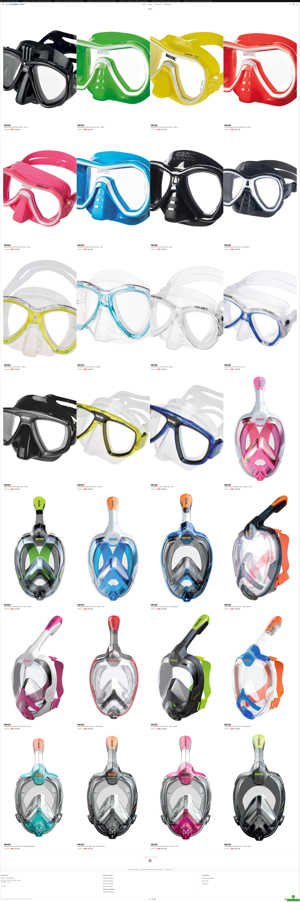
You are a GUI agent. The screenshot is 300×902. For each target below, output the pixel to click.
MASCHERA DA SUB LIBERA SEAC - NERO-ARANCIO (91, 846)
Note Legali (205, 881)
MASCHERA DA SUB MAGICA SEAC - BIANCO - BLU (91, 606)
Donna (150, 4)
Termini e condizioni (108, 889)
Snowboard (167, 4)
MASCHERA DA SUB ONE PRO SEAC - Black (16, 127)
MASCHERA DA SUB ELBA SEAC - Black (161, 247)
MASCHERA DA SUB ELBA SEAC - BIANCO (162, 367)
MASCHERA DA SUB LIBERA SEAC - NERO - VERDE (237, 846)
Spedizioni (205, 883)
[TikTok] (152, 899)
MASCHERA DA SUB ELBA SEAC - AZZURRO (89, 367)
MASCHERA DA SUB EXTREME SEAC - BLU (162, 486)
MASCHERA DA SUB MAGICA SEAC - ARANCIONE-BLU (165, 606)
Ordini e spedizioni (108, 878)
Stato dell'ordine (108, 881)
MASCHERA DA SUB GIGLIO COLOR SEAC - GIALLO (164, 127)
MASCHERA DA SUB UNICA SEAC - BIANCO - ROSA (17, 726)
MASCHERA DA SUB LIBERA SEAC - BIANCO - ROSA (164, 846)
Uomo (144, 4)
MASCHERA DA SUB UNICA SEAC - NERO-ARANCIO (237, 606)
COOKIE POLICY (29, 899)
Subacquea (158, 4)
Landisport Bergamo (208, 878)
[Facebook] (155, 899)
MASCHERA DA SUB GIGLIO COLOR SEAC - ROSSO (237, 127)
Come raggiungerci (108, 892)
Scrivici (3, 886)
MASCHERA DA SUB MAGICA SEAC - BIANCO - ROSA (238, 486)
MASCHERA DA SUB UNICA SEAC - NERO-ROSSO (90, 726)
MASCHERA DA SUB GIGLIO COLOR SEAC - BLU (90, 247)
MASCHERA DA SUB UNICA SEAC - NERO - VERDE (164, 726)
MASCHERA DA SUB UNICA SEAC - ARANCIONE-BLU (237, 726)
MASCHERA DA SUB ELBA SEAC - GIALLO (15, 367)
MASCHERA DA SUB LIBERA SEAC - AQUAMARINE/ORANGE (19, 846)
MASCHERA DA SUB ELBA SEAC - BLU (234, 367)
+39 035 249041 (10, 878)
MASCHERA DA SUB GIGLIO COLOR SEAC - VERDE (91, 127)
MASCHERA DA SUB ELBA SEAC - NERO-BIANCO (237, 247)
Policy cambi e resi (108, 883)
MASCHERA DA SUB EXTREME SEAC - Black (16, 486)
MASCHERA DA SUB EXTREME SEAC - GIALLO (90, 486)
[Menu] (3, 4)
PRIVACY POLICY (22, 899)
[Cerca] (290, 4)
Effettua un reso (108, 886)
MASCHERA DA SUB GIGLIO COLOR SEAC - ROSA (17, 247)
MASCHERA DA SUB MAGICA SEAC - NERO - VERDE (17, 606)
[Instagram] (149, 899)
